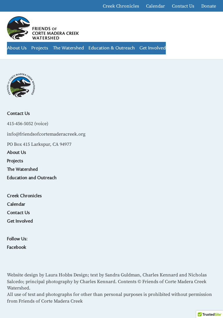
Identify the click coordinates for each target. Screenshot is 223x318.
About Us (16, 152)
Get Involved (20, 221)
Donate (208, 6)
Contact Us (183, 6)
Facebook (16, 247)
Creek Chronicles (121, 6)
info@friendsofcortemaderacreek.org (46, 134)
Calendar (155, 6)
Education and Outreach (32, 177)
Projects (15, 161)
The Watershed (22, 169)
